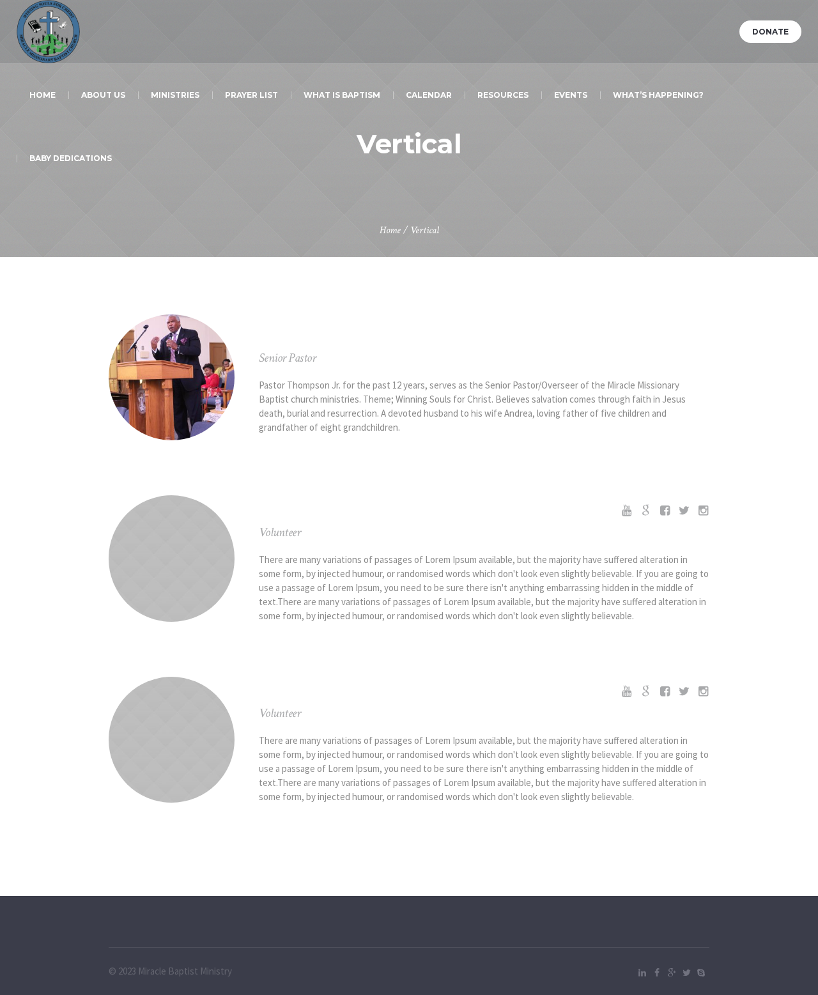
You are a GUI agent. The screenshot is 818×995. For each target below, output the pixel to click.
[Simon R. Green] (172, 558)
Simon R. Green (328, 510)
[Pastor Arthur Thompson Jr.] (172, 377)
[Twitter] (686, 972)
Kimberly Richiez (334, 691)
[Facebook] (657, 972)
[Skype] (701, 972)
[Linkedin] (642, 972)
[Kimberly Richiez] (172, 740)
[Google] (671, 972)
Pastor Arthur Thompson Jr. (384, 335)
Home (390, 230)
